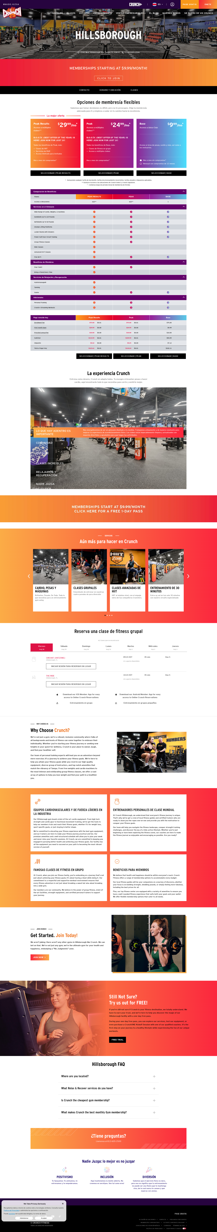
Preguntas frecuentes (178, 1219)
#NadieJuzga (11, 4)
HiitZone (84, 13)
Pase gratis (190, 4)
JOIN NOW (38, 957)
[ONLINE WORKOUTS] (135, 4)
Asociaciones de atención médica (148, 1225)
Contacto (162, 1219)
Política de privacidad (154, 1228)
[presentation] (29, 576)
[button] (105, 615)
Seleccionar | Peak (108, 173)
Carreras (167, 1225)
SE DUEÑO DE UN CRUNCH (198, 13)
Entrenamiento (102, 13)
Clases (71, 13)
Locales (58, 13)
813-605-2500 (114, 1141)
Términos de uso (179, 1225)
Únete (208, 4)
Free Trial (117, 1040)
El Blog (154, 13)
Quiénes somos (171, 13)
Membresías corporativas (150, 1222)
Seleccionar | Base (161, 173)
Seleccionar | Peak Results (55, 173)
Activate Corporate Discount (174, 1222)
